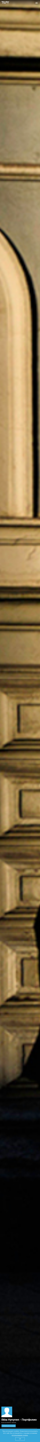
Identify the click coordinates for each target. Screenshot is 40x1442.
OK (20, 1439)
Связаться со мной (9, 1426)
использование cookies (20, 1435)
